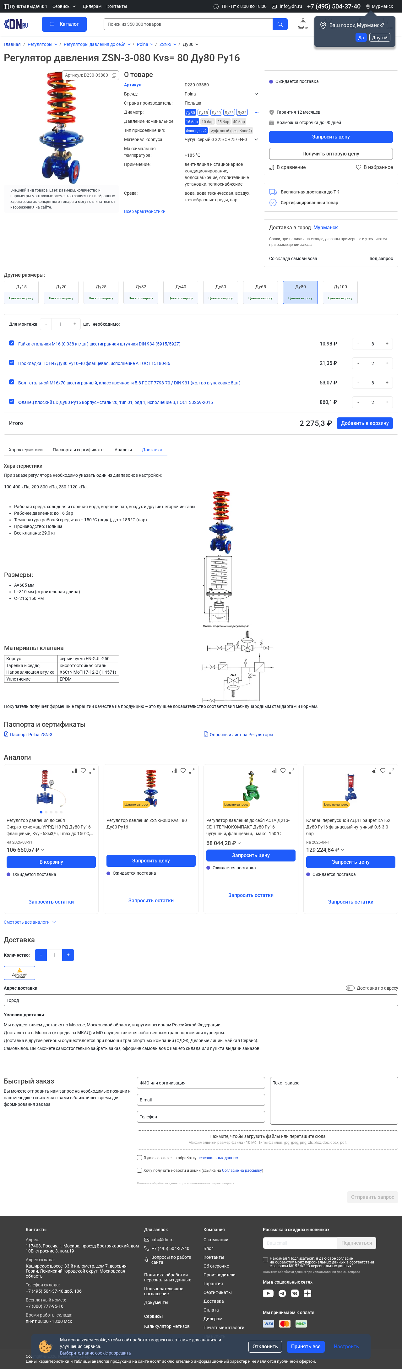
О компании (216, 1239)
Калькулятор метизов (167, 1326)
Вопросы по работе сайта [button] (171, 1260)
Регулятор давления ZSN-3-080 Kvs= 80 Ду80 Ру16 (146, 823)
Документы (156, 1302)
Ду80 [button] (190, 113)
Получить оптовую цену (330, 154)
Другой (380, 38)
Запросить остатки (51, 902)
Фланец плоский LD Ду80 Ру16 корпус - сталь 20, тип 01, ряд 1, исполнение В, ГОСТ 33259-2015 (115, 402)
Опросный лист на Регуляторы (241, 734)
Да (361, 38)
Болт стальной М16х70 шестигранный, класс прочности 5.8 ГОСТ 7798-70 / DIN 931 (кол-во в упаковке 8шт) (129, 382)
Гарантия (213, 1283)
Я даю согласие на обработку (191, 1158)
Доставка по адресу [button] (377, 988)
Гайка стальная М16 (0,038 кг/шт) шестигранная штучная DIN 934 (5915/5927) (99, 343)
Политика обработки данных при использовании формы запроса (185, 1183)
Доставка (214, 1301)
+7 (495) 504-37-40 (334, 6)
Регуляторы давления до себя (95, 44)
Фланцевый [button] (196, 131)
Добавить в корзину (365, 423)
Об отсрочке (216, 1265)
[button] (65, 6)
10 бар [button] (208, 122)
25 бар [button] (223, 122)
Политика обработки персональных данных (167, 1277)
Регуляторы (40, 44)
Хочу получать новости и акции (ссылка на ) (203, 1170)
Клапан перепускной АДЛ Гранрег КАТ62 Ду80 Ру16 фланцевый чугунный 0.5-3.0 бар (348, 827)
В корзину (51, 862)
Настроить (346, 1347)
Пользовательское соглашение (163, 1291)
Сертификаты (218, 1292)
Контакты (116, 6)
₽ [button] (37, 849)
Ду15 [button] (203, 113)
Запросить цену (331, 137)
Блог (208, 1248)
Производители (220, 1274)
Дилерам (92, 6)
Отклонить (265, 1347)
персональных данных (218, 1158)
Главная (12, 44)
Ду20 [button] (216, 113)
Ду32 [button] (242, 113)
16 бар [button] (192, 122)
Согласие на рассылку (242, 1170)
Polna (142, 44)
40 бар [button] (239, 122)
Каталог (69, 24)
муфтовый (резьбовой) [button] (231, 131)
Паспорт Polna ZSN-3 (31, 734)
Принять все (306, 1347)
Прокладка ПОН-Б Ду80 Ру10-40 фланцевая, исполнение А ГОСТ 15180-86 (94, 363)
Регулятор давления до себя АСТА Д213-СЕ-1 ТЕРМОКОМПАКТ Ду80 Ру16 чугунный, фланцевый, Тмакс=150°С (248, 827)
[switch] (350, 988)
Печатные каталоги (224, 1327)
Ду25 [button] (229, 113)
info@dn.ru (290, 6)
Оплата (211, 1309)
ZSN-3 (165, 44)
